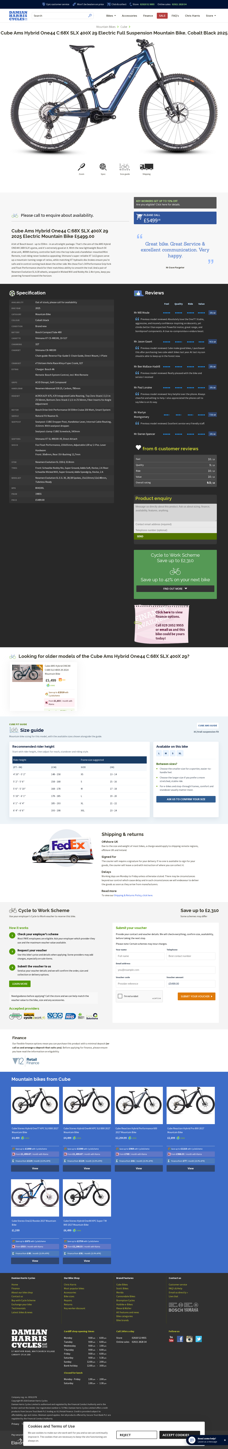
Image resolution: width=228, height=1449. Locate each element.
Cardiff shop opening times (79, 1331)
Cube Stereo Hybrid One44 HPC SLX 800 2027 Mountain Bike (87, 1130)
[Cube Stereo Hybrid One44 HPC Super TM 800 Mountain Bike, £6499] (87, 1198)
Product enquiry (153, 498)
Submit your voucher (195, 996)
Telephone (172, 949)
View (35, 1168)
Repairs (68, 1300)
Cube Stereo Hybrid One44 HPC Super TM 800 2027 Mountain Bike (85, 1222)
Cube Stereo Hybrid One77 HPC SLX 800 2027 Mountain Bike (35, 1130)
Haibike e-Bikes (124, 1304)
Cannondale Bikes (125, 1296)
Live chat (173, 1296)
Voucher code (123, 977)
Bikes (109, 15)
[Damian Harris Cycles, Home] (18, 16)
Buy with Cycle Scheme (23, 1300)
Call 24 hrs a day (125, 1331)
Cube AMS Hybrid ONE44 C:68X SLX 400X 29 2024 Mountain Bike (57, 669)
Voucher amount (175, 977)
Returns (68, 1304)
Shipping (147, 174)
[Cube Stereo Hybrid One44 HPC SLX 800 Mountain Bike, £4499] (87, 1105)
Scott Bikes (122, 1288)
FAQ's (175, 15)
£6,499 (68, 1230)
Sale (162, 15)
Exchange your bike (21, 1304)
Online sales (164, 4)
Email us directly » (178, 1292)
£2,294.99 (121, 1138)
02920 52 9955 (143, 4)
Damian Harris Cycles (23, 1277)
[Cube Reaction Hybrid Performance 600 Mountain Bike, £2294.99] (139, 1105)
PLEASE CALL (152, 215)
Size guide (125, 174)
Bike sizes (69, 1296)
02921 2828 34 (172, 4)
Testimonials (18, 1308)
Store (136, 4)
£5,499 (51, 680)
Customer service (178, 1284)
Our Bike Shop (72, 1277)
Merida (119, 1292)
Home (14, 1284)
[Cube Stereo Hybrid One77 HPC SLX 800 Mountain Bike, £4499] (35, 1105)
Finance (148, 15)
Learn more (19, 984)
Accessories (129, 15)
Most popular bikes (74, 1288)
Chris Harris (192, 15)
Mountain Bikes (106, 27)
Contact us (17, 1296)
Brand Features (125, 1277)
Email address (123, 963)
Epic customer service (57, 4)
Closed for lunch (73, 1372)
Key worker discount (74, 1308)
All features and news (127, 1312)
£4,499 (16, 1138)
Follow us (174, 1331)
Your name (121, 949)
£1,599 (16, 1230)
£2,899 (171, 1138)
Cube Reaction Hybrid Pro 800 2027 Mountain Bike (185, 1130)
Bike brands (122, 1320)
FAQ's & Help (175, 1288)
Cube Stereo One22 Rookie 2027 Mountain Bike (34, 1222)
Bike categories (124, 1316)
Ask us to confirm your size (186, 799)
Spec (103, 174)
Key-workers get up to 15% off (158, 202)
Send (140, 536)
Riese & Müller (123, 1308)
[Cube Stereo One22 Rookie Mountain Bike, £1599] (35, 1198)
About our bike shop (22, 1292)
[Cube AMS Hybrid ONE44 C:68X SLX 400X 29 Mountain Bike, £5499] (27, 688)
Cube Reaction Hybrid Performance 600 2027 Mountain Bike (136, 1130)
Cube (124, 27)
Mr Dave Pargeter (175, 267)
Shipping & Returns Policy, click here (133, 895)
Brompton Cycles (125, 1300)
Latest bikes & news (21, 1312)
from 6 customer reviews (170, 448)
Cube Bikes (122, 1284)
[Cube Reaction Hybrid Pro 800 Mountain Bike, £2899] (191, 1105)
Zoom (81, 174)
